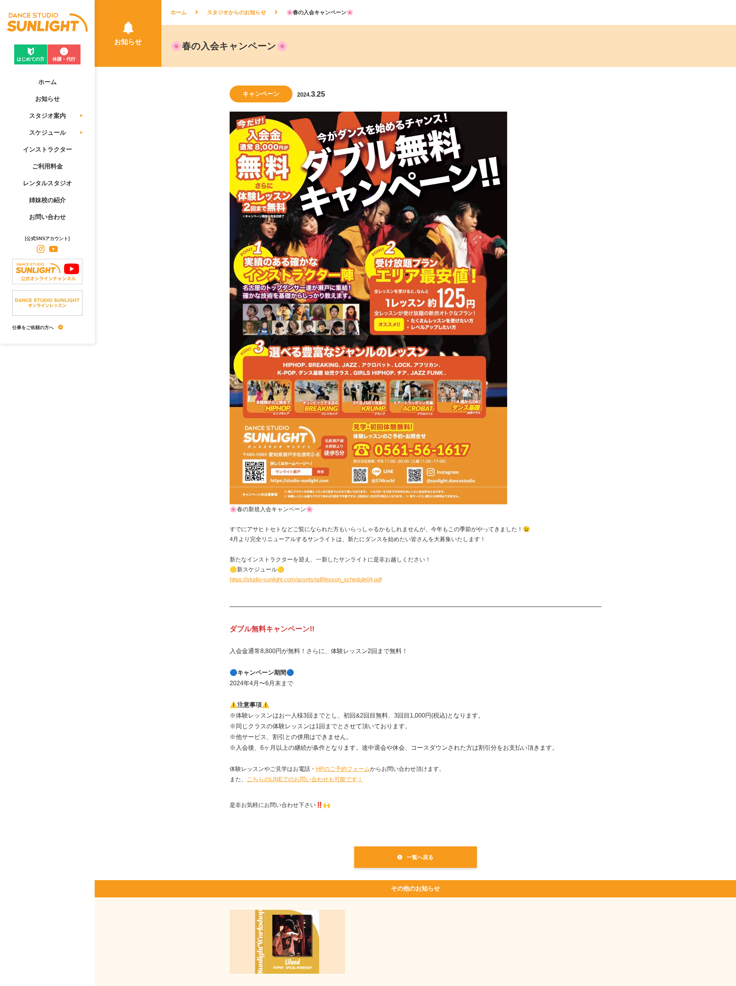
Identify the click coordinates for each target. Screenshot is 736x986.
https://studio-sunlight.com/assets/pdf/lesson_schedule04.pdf (306, 579)
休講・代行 (64, 59)
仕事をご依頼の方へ (33, 327)
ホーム (179, 12)
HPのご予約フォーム (343, 768)
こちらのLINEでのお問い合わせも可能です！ (305, 779)
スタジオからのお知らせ (236, 12)
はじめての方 (30, 59)
